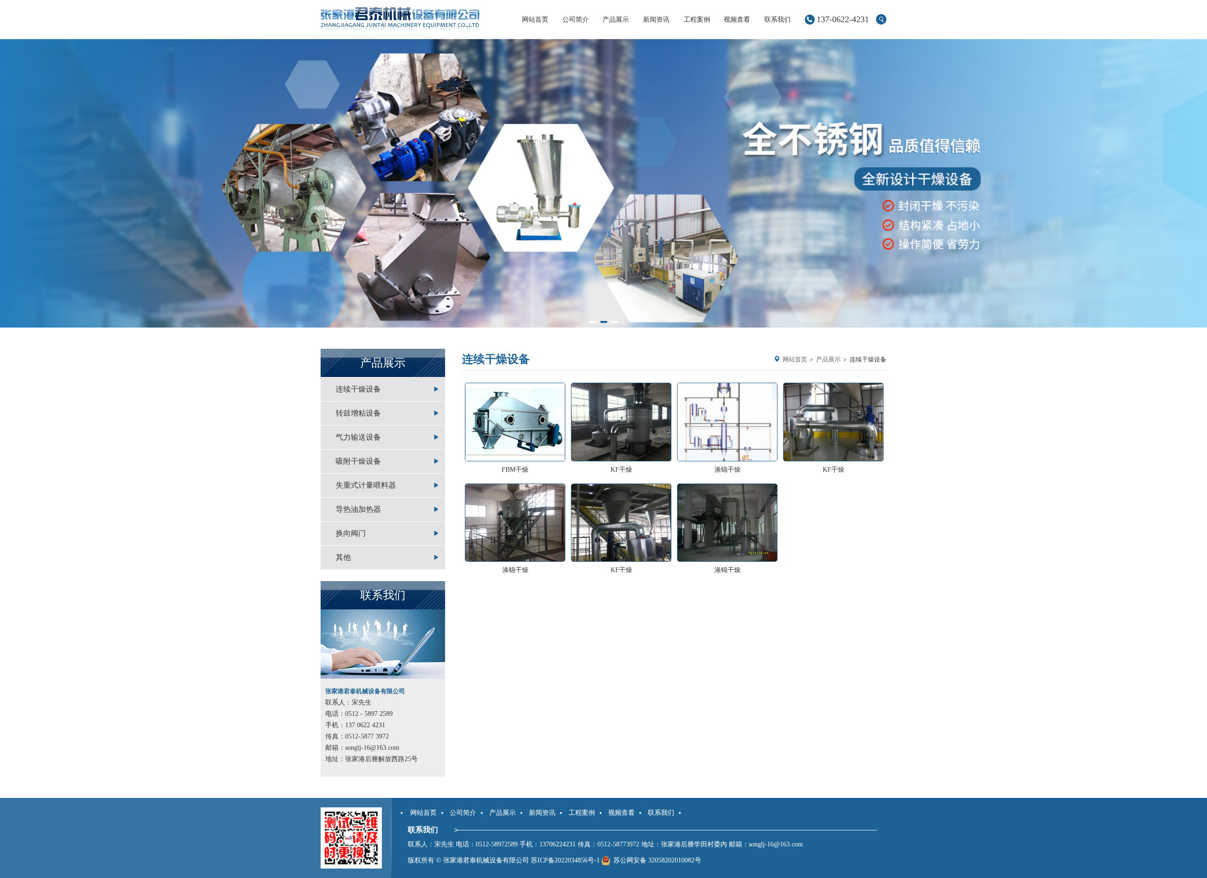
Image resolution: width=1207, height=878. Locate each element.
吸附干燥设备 (358, 461)
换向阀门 (351, 533)
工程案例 (697, 19)
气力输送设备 (358, 437)
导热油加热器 (358, 509)
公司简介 (575, 19)
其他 (343, 557)
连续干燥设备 (358, 389)
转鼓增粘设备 (358, 413)
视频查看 (737, 19)
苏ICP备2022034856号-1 (565, 860)
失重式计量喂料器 (366, 485)
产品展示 (616, 19)
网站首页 (535, 19)
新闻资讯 (656, 19)
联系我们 (777, 19)
